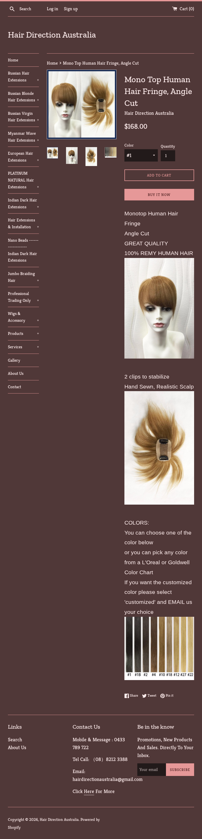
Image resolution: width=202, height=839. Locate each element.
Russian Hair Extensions (23, 76)
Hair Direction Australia (52, 35)
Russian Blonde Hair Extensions (23, 97)
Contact (14, 387)
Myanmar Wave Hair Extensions (23, 137)
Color (129, 145)
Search (15, 739)
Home (13, 60)
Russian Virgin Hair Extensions (23, 117)
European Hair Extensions (23, 157)
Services (23, 347)
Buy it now (159, 194)
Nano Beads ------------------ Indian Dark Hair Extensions (23, 250)
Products (23, 333)
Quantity (168, 146)
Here (89, 791)
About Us (15, 373)
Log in (52, 9)
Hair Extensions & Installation (23, 223)
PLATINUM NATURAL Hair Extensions (23, 179)
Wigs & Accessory (23, 317)
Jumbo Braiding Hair (23, 277)
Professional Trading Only (23, 297)
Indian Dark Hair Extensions (23, 203)
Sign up (71, 9)
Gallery (14, 360)
